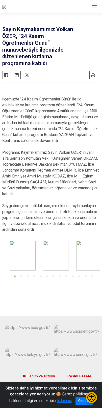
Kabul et (84, 401)
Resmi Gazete (79, 376)
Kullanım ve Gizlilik (39, 376)
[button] (15, 276)
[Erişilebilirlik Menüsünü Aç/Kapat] (91, 397)
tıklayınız (64, 400)
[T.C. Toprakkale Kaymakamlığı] (27, 7)
